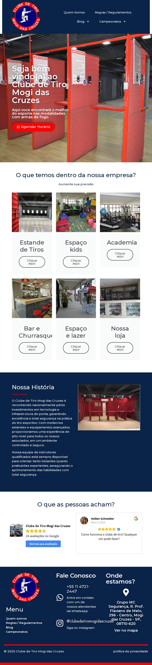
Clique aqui (32, 262)
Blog (81, 21)
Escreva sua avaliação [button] (43, 544)
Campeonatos (110, 21)
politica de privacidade (130, 651)
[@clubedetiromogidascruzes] (60, 623)
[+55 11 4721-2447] (60, 598)
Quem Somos (74, 12)
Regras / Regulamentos (113, 12)
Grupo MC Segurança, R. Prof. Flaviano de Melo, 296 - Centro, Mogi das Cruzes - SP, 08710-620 (126, 613)
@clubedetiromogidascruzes (90, 621)
